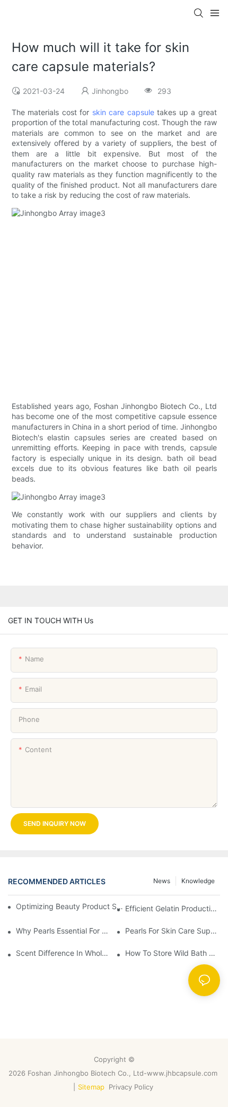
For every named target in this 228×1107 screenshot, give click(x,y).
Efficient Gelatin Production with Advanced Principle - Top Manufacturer (172, 908)
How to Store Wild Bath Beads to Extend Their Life (172, 952)
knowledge (198, 881)
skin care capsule (123, 112)
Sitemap (91, 1087)
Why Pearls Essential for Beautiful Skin (63, 930)
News (161, 881)
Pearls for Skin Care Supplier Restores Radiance (172, 930)
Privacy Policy (132, 1087)
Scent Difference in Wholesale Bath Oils (63, 952)
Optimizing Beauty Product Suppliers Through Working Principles (70, 906)
